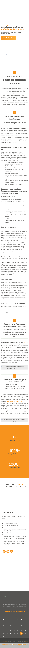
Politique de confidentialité (7, 644)
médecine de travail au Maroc (14, 401)
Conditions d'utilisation (17, 644)
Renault (16, 107)
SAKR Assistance (4, 641)
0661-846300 (8, 37)
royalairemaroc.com (19, 106)
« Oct (14, 638)
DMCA (18, 645)
